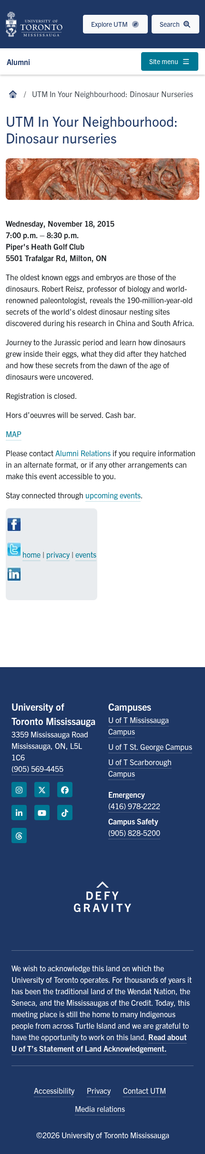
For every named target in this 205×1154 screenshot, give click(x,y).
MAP (13, 434)
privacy (58, 554)
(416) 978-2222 (134, 806)
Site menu (164, 61)
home (31, 554)
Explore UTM (110, 24)
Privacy (99, 1090)
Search (170, 24)
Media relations (100, 1108)
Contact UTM (144, 1090)
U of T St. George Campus (150, 746)
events (85, 554)
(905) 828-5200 (134, 832)
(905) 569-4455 (37, 768)
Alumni (18, 61)
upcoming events (113, 495)
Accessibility (54, 1090)
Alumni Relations (84, 453)
